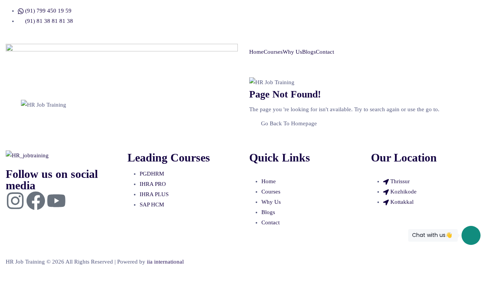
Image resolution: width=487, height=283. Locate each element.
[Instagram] (15, 200)
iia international (165, 262)
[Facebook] (35, 200)
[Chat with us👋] (471, 235)
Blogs (309, 52)
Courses (273, 52)
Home (256, 52)
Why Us (292, 52)
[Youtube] (56, 200)
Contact (325, 52)
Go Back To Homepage (289, 123)
